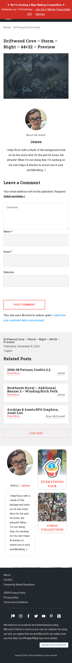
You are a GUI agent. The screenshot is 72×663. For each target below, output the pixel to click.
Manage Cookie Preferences (54, 645)
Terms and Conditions (16, 602)
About (7, 575)
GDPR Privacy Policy (15, 592)
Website (8, 272)
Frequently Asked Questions (19, 584)
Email (7, 251)
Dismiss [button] (40, 14)
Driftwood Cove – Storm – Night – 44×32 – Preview (30, 44)
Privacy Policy (30, 638)
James (25, 485)
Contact (8, 579)
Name (8, 231)
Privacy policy (11, 597)
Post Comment (24, 304)
